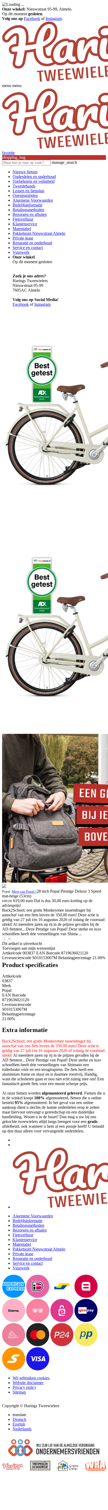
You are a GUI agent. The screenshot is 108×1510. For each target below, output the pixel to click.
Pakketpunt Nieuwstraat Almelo (39, 233)
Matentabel (22, 228)
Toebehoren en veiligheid (34, 181)
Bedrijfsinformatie (27, 205)
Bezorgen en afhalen (30, 214)
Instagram (54, 18)
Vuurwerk (21, 252)
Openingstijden (25, 195)
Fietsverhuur (23, 219)
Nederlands (22, 1429)
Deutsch (19, 1419)
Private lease (23, 238)
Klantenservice (25, 224)
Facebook (32, 18)
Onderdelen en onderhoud (34, 176)
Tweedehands (24, 186)
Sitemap (19, 1392)
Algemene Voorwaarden (33, 200)
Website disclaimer (28, 1382)
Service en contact (28, 247)
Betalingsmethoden (28, 209)
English (19, 1424)
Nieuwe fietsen (25, 172)
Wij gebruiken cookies (31, 1378)
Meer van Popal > (24, 891)
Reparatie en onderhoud (32, 243)
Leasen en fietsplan (28, 191)
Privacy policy (24, 1387)
